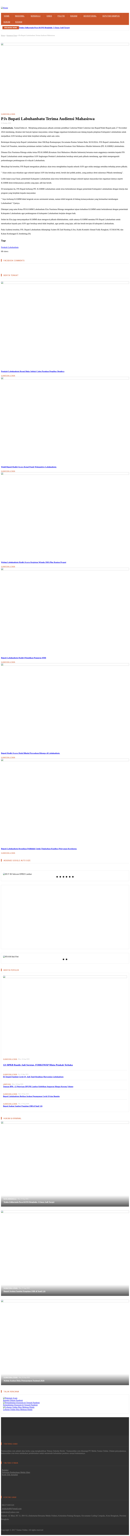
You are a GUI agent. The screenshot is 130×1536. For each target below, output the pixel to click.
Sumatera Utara (12, 35)
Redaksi (5, 1470)
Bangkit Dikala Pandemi (13, 1400)
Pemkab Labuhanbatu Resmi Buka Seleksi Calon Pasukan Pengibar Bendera (32, 371)
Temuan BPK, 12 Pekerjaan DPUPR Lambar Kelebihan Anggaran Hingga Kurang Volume (38, 1087)
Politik (61, 16)
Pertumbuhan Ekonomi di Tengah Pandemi (20, 1405)
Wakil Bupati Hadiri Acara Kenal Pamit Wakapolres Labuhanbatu (29, 467)
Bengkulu (35, 16)
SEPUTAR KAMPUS (111, 16)
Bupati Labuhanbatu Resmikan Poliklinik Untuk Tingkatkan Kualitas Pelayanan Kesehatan (39, 849)
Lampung (7, 1084)
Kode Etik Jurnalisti (10, 1475)
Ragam (73, 16)
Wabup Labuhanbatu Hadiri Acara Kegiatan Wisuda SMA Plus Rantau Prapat (33, 562)
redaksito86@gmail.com (11, 1509)
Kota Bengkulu (10, 1199)
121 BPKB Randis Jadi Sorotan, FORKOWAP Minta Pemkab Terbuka (38, 1065)
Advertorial (90, 16)
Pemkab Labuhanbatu (10, 247)
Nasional (20, 16)
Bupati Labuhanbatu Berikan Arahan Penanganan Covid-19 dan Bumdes (31, 1096)
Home (7, 16)
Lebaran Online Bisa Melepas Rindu (17, 1409)
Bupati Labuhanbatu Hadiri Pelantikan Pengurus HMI (23, 658)
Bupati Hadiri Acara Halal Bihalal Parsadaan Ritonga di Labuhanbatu (30, 753)
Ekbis (49, 16)
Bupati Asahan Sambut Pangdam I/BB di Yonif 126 (22, 1106)
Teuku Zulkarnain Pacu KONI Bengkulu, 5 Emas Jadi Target (44, 28)
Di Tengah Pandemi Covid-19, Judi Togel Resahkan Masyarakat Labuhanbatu (33, 1077)
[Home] (4, 8)
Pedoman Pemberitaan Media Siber (16, 1472)
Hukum (7, 22)
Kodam (18, 22)
